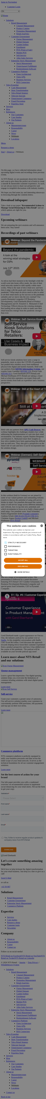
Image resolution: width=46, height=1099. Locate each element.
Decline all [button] (23, 566)
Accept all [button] (23, 560)
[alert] (23, 549)
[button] (23, 572)
